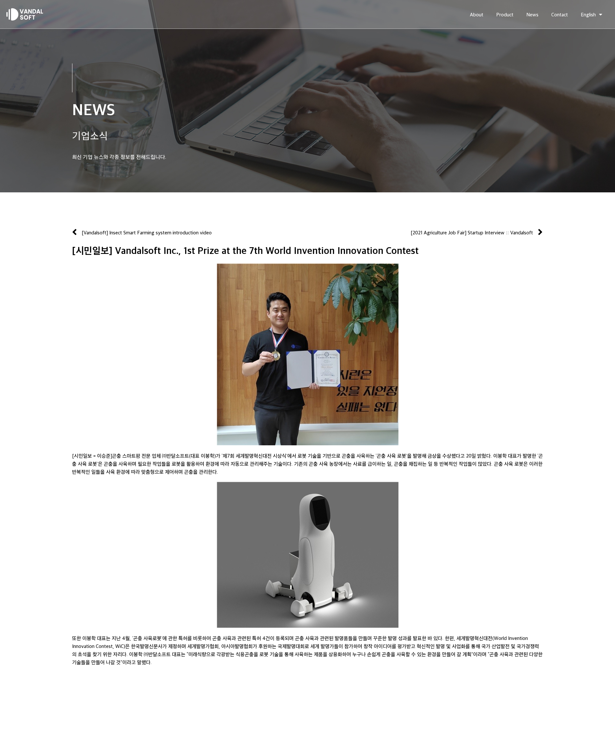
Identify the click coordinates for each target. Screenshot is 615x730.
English (588, 14)
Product (504, 14)
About (476, 14)
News (532, 14)
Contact (559, 14)
